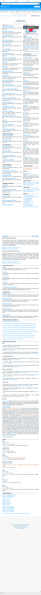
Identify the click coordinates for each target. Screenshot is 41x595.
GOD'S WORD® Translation (8, 106)
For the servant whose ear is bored (31, 196)
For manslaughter (28, 199)
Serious (32, 184)
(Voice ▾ (29, 25)
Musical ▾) (33, 25)
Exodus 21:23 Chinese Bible (8, 509)
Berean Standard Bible (7, 40)
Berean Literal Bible (6, 44)
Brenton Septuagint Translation (9, 200)
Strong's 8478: (5, 482)
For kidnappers (27, 200)
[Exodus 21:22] (1, 266)
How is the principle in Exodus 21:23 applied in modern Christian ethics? (18, 337)
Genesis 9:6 (25, 80)
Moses (4, 267)
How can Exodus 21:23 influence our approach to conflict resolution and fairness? (20, 331)
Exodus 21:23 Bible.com (7, 497)
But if (36, 45)
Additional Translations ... (8, 204)
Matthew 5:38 (26, 72)
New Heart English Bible (7, 124)
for (29, 47)
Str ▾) (12, 25)
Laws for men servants (28, 195)
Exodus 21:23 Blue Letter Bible (8, 494)
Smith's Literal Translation (8, 159)
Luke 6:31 (25, 112)
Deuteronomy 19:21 (27, 67)
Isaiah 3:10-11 (26, 147)
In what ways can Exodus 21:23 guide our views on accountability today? (18, 329)
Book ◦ (33, 236)
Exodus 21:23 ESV (6, 502)
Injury (31, 183)
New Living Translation (7, 31)
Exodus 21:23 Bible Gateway (8, 496)
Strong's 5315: (5, 474)
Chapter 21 (8, 15)
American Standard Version (8, 93)
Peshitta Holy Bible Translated (9, 189)
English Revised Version (7, 102)
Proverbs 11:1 (18, 366)
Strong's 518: (5, 445)
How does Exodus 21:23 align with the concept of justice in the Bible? (18, 333)
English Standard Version (8, 35)
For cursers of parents (29, 201)
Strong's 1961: (5, 459)
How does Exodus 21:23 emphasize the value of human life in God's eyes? (19, 323)
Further (24, 183)
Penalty (28, 184)
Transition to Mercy (6, 308)
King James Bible (6, 49)
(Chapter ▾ (7, 25)
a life (28, 47)
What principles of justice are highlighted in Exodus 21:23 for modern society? (19, 325)
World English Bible (6, 140)
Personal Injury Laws (27, 37)
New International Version (8, 26)
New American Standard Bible (9, 57)
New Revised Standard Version (9, 178)
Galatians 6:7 (26, 116)
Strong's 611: (5, 452)
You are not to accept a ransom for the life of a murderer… (12, 263)
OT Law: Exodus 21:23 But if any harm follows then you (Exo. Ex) (16, 513)
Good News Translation (7, 111)
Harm (28, 183)
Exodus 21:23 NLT (6, 500)
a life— (32, 47)
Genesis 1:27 (5, 363)
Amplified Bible (5, 75)
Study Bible (5, 236)
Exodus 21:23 (5, 401)
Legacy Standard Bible (7, 71)
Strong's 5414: (5, 467)
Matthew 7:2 (26, 105)
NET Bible (4, 120)
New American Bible (6, 175)
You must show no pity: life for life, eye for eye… (10, 248)
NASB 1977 (4, 66)
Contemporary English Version (9, 98)
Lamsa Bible (5, 185)
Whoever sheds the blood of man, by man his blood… (11, 261)
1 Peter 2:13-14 (24, 396)
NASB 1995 (4, 62)
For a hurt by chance (28, 204)
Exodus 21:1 (16, 346)
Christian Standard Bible (7, 84)
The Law (5, 282)
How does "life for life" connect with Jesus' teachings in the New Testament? (19, 327)
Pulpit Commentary (7, 406)
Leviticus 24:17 (26, 86)
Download (36, 51)
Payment (25, 184)
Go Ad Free (2, 592)
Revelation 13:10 (27, 157)
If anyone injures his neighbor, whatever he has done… (12, 247)
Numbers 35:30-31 (12, 389)
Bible (2, 15)
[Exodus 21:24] (39, 266)
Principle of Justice (6, 293)
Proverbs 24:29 (26, 122)
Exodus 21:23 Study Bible (7, 506)
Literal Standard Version (7, 146)
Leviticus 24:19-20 (27, 57)
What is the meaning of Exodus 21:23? (11, 321)
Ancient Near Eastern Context (10, 287)
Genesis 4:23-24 (20, 385)
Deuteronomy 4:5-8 (9, 350)
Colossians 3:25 (26, 134)
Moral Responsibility (7, 298)
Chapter (36, 236)
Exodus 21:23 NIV (6, 499)
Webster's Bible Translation (8, 129)
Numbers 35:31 (26, 90)
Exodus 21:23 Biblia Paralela (8, 507)
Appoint (24, 182)
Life (34, 183)
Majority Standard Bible (7, 135)
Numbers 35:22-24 (34, 353)
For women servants (28, 197)
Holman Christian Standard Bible (9, 89)
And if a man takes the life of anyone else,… (10, 262)
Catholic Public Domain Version (9, 170)
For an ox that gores (28, 205)
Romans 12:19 (26, 98)
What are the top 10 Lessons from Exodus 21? (14, 339)
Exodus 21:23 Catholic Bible (8, 511)
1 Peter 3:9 (25, 128)
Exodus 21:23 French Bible (8, 510)
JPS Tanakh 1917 (6, 195)
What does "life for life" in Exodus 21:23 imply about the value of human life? (19, 335)
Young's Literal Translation (8, 155)
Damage (29, 182)
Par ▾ (10, 25)
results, (30, 46)
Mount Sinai (6, 277)
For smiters (26, 202)
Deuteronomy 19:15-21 (12, 379)
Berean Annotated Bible (7, 80)
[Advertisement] (20, 228)
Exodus (4, 15)
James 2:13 (25, 140)
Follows (37, 182)
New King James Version (8, 53)
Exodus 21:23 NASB (6, 503)
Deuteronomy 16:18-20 (23, 372)
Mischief (37, 183)
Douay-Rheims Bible (7, 166)
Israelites (5, 272)
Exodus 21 (24, 269)
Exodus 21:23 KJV (6, 504)
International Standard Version (9, 115)
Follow (33, 182)
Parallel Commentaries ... (8, 436)
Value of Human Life (6, 303)
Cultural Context (6, 315)
